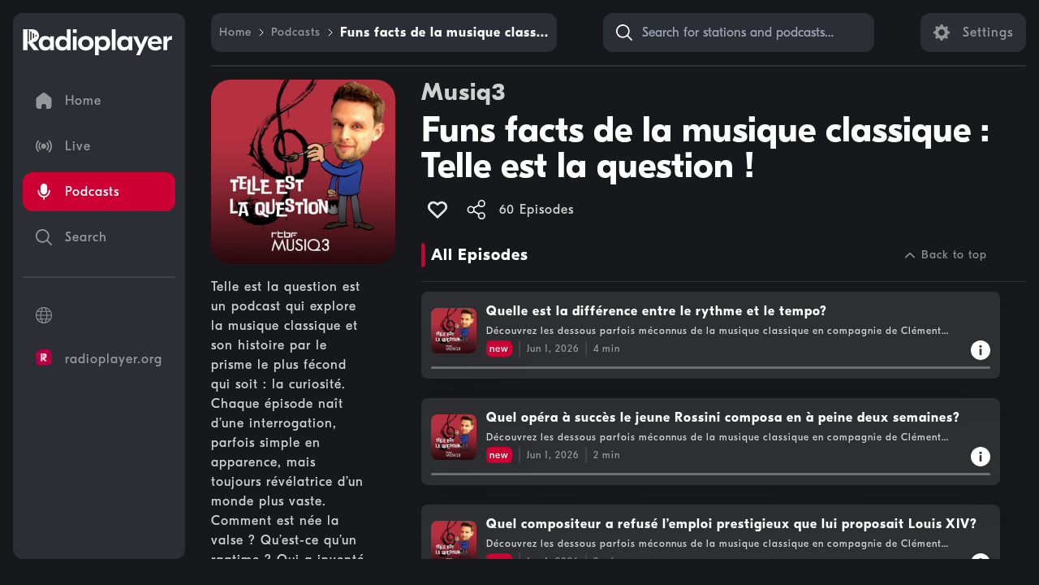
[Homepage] (97, 42)
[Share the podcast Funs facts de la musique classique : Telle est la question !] (476, 209)
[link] (235, 32)
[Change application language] (99, 315)
